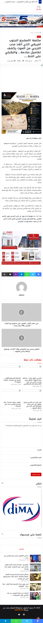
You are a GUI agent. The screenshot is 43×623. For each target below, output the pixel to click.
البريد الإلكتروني (35, 457)
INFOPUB (19, 610)
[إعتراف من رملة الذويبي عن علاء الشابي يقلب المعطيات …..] (35, 596)
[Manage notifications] (38, 618)
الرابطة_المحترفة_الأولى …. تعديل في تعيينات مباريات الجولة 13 (12, 380)
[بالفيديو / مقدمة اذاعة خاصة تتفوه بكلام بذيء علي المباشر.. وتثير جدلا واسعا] (35, 567)
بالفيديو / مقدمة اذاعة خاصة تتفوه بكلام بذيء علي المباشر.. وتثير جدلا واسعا (16, 566)
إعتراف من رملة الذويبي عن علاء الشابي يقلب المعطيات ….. (17, 594)
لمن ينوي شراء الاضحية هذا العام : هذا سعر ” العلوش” (15, 585)
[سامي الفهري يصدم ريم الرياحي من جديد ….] (35, 558)
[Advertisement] (21, 35)
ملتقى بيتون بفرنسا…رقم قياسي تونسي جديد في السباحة (12, 404)
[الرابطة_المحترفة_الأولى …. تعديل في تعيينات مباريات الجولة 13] (11, 370)
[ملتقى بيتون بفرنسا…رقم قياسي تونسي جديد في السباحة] (11, 394)
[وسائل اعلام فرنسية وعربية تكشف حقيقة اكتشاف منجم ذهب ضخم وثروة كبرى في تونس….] (35, 577)
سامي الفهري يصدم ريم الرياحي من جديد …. (16, 556)
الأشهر (21, 549)
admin (36, 61)
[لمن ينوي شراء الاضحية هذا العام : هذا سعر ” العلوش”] (35, 587)
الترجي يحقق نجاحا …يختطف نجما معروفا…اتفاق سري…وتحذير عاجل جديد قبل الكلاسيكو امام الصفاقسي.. (31, 381)
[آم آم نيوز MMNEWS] (39, 8)
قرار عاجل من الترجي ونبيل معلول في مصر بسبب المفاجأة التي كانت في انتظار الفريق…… (32, 405)
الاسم (39, 450)
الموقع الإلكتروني (35, 465)
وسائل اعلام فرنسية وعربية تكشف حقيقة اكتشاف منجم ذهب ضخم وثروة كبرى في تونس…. (15, 576)
